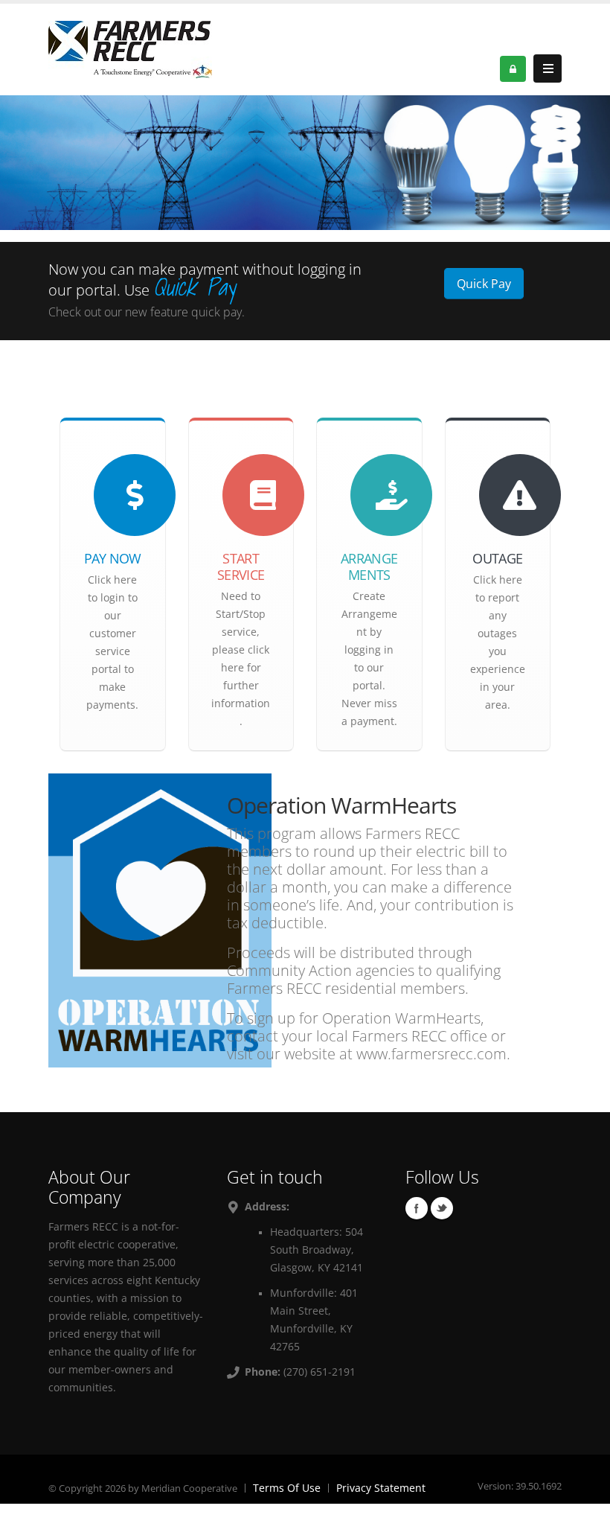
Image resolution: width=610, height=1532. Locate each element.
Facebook (416, 1208)
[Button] (547, 68)
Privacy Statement (381, 1488)
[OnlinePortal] (130, 48)
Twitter (442, 1208)
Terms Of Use (287, 1488)
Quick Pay (484, 283)
